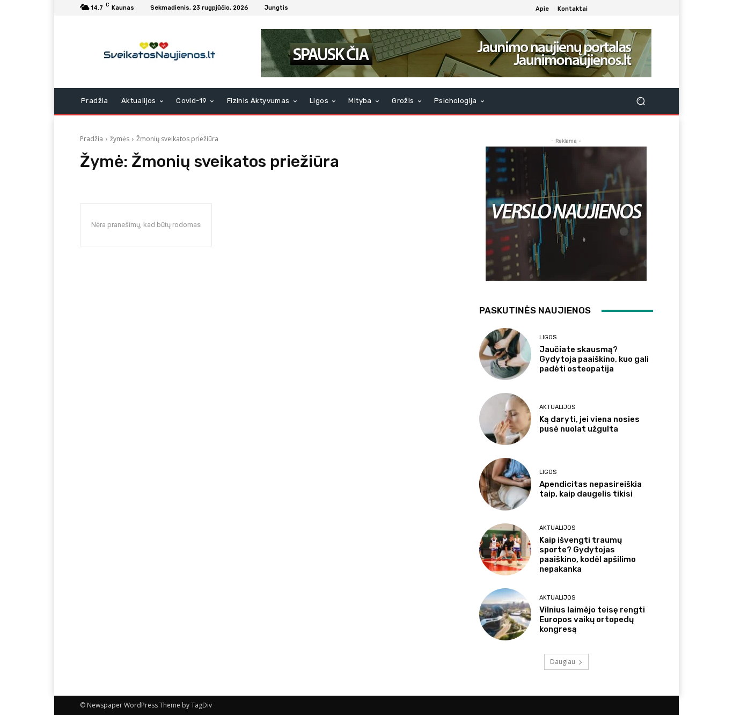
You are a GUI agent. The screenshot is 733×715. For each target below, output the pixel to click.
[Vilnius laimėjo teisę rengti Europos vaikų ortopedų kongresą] (505, 614)
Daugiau (562, 661)
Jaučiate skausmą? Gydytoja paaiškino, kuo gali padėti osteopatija (594, 359)
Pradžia (91, 138)
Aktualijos (557, 407)
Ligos (547, 337)
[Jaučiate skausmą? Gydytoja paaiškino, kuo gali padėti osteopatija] (505, 354)
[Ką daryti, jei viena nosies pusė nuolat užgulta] (505, 419)
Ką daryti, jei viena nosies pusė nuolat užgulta (589, 424)
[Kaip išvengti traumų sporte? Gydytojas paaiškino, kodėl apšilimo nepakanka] (505, 549)
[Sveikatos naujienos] (157, 52)
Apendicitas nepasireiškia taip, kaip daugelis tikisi (590, 489)
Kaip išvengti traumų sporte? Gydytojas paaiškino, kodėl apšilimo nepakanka (587, 554)
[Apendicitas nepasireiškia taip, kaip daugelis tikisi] (505, 484)
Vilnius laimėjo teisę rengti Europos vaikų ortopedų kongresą (592, 619)
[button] (640, 101)
